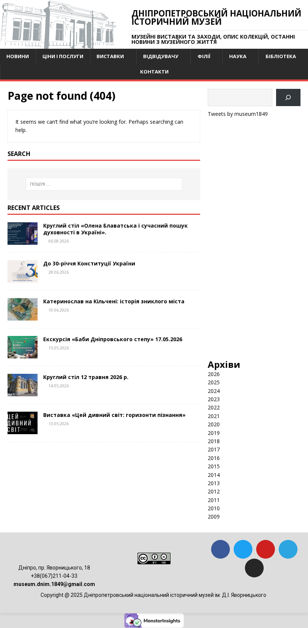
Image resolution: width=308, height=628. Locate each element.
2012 (214, 491)
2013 (214, 483)
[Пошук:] (104, 184)
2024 (214, 390)
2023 (214, 399)
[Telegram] (288, 549)
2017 (214, 449)
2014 (214, 474)
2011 (214, 500)
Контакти (154, 71)
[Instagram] (254, 568)
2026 (214, 374)
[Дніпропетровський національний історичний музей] (58, 44)
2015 (214, 466)
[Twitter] (243, 549)
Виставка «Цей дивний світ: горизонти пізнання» (114, 414)
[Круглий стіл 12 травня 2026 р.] (23, 392)
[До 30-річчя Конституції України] (23, 278)
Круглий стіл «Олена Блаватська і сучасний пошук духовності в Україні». (115, 229)
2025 (214, 382)
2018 (214, 441)
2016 (214, 458)
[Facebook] (220, 549)
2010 (214, 508)
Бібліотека (281, 56)
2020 (214, 424)
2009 (214, 516)
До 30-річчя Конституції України (89, 263)
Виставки (110, 56)
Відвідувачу (160, 56)
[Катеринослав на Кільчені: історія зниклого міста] (23, 316)
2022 (214, 407)
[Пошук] (288, 97)
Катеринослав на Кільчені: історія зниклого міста (113, 301)
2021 (214, 416)
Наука (237, 56)
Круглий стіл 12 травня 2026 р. (85, 377)
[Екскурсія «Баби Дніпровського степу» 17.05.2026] (23, 354)
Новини (17, 56)
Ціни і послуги (62, 56)
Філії (204, 56)
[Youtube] (265, 549)
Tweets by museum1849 (238, 113)
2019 (214, 432)
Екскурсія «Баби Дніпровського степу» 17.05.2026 (112, 339)
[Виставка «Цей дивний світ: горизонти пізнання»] (23, 429)
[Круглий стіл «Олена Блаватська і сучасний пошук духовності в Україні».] (23, 240)
